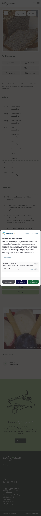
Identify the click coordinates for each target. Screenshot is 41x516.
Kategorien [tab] (7, 258)
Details (31, 269)
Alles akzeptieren (33, 281)
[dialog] (20, 258)
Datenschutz (35, 233)
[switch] (36, 263)
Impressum (27, 233)
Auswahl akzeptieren (8, 281)
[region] (20, 256)
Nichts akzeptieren (21, 281)
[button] (35, 263)
